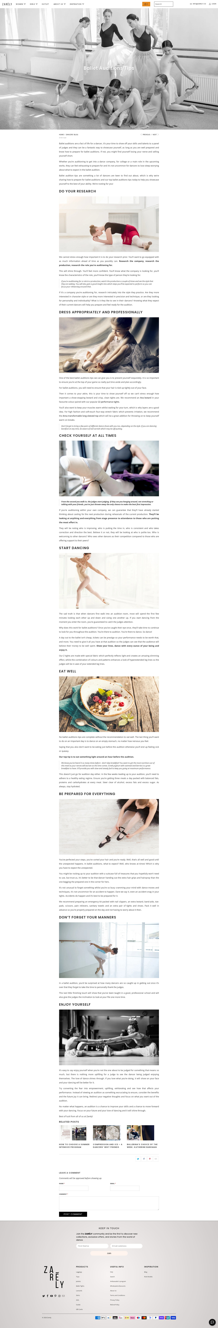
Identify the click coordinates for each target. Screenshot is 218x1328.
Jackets (78, 1281)
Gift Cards (79, 1309)
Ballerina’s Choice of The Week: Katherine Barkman (142, 1145)
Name (62, 1183)
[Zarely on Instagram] (59, 1296)
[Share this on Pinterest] (149, 1159)
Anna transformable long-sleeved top (80, 415)
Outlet (78, 1305)
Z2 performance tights (108, 401)
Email (113, 1183)
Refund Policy (114, 1305)
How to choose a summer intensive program (74, 1145)
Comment (63, 1194)
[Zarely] (7, 4)
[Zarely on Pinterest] (55, 1296)
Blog (145, 1272)
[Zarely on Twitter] (43, 1296)
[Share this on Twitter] (138, 1159)
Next (155, 134)
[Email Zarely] (63, 1296)
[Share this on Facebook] (144, 1159)
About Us (113, 1291)
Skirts (78, 1295)
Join (109, 1253)
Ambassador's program (118, 1281)
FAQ (111, 1272)
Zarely (49, 1318)
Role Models (148, 1277)
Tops (77, 1277)
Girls (77, 1300)
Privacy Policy (114, 1300)
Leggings (79, 1272)
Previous (146, 134)
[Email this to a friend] (155, 1159)
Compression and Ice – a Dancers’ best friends (107, 1145)
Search (112, 1277)
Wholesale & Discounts (117, 1286)
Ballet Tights (80, 1286)
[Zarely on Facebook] (47, 1296)
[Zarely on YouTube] (51, 1296)
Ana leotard (145, 397)
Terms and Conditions (117, 1295)
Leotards (79, 1291)
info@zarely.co (199, 4)
